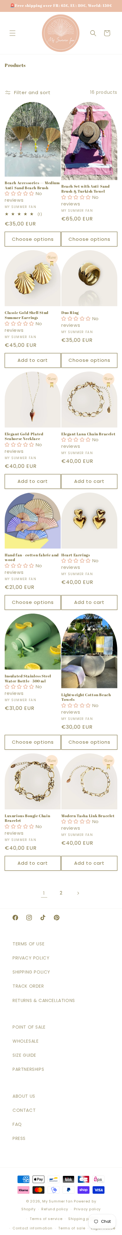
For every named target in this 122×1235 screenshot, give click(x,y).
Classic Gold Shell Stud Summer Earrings (26, 315)
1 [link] (44, 893)
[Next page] (78, 893)
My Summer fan (57, 1201)
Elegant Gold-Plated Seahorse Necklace (24, 436)
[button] (12, 33)
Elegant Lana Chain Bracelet (88, 434)
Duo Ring (70, 312)
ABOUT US (24, 1096)
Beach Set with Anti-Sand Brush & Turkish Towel (85, 189)
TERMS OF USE (28, 944)
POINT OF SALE (29, 1027)
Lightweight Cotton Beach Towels (86, 697)
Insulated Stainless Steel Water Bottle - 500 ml (28, 678)
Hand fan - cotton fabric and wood (32, 557)
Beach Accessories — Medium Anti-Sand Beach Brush (32, 185)
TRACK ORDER (28, 986)
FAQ (17, 1124)
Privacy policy (87, 1209)
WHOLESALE (25, 1041)
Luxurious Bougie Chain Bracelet (27, 818)
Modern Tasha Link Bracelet (88, 815)
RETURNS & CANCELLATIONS (44, 1000)
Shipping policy (83, 1218)
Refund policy (54, 1209)
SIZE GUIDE (24, 1055)
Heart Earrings (75, 555)
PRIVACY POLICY (31, 958)
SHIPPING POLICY (31, 972)
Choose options (33, 239)
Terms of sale (71, 1228)
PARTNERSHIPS (28, 1069)
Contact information (32, 1228)
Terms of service (46, 1218)
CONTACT (24, 1110)
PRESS (19, 1138)
